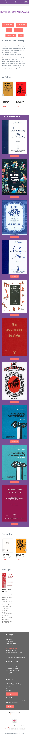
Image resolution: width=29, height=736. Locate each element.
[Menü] (26, 2)
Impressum (9, 675)
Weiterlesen (14, 523)
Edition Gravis (9, 646)
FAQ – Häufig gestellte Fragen (14, 684)
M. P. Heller (6, 554)
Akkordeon (18, 30)
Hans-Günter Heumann (17, 102)
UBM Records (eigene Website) (14, 653)
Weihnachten (11, 35)
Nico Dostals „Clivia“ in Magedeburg (7, 592)
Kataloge (8, 686)
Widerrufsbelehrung (11, 666)
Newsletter (9, 706)
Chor (9, 30)
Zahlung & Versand (11, 673)
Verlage (10, 635)
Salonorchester (8, 25)
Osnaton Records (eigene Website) (15, 657)
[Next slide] (26, 95)
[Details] (5, 89)
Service (10, 679)
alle (21, 35)
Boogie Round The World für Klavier (20, 557)
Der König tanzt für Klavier (17, 104)
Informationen (12, 662)
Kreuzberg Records (11, 650)
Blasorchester (21, 25)
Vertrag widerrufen (12, 694)
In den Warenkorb (14, 155)
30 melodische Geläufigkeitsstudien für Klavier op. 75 (7, 556)
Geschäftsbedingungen (12, 670)
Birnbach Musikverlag (11, 648)
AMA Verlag (9, 639)
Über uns (8, 690)
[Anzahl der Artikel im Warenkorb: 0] (21, 2)
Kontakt (8, 688)
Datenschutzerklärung (12, 668)
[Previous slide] (3, 95)
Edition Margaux (10, 641)
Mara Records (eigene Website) (14, 655)
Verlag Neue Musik (11, 644)
